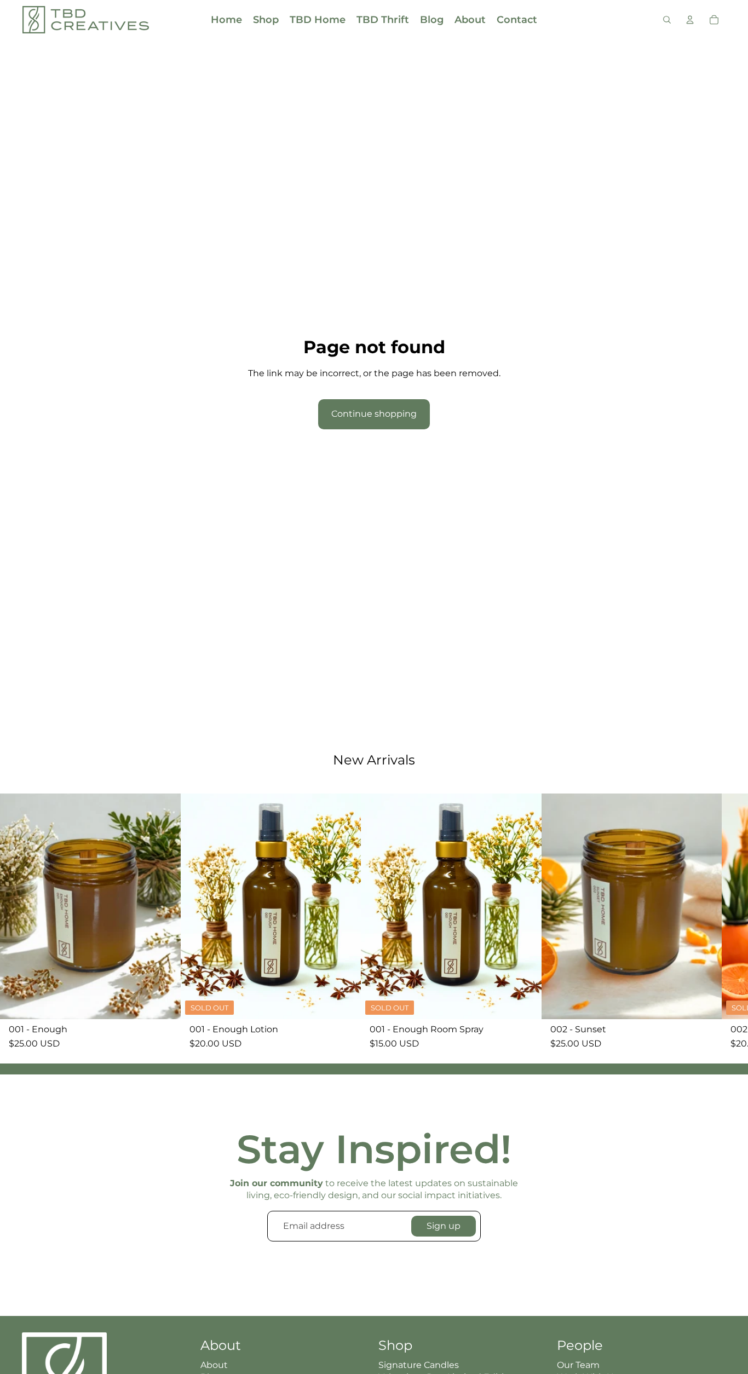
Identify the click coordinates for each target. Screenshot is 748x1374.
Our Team (578, 1365)
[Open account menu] (690, 20)
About (214, 1365)
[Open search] (667, 20)
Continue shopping (374, 414)
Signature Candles (418, 1365)
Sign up (444, 1226)
